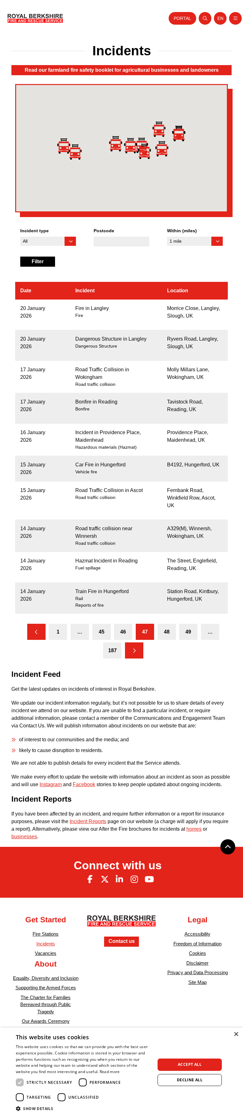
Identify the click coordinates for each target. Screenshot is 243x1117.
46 (123, 631)
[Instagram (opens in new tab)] (134, 879)
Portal (182, 18)
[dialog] (121, 1072)
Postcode (104, 230)
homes (194, 829)
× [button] (236, 1034)
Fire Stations (46, 934)
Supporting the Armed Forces (46, 987)
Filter (38, 261)
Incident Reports (88, 821)
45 (101, 631)
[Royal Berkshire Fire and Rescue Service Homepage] (35, 18)
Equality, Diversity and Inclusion (45, 978)
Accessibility (197, 934)
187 (112, 650)
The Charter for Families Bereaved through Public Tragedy (45, 1004)
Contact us (122, 941)
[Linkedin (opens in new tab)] (119, 879)
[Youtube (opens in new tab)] (149, 879)
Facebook (84, 784)
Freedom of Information (197, 943)
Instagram (51, 784)
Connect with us (118, 865)
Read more (110, 1071)
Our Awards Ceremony (46, 1021)
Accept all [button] (190, 1064)
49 (188, 631)
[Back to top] (227, 846)
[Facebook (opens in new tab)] (89, 879)
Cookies (197, 953)
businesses (24, 836)
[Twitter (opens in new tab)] (104, 879)
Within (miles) (182, 230)
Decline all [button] (189, 1080)
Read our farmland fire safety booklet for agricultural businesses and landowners (122, 70)
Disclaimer (197, 963)
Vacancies (45, 953)
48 (167, 631)
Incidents (45, 943)
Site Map (197, 982)
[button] (179, 133)
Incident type (34, 230)
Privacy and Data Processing (197, 972)
